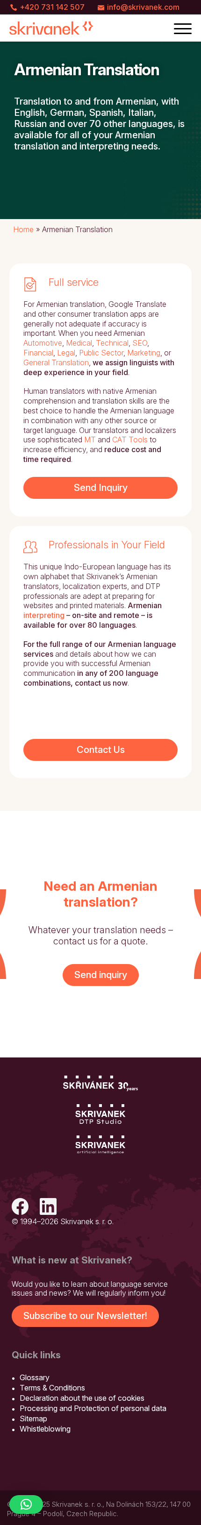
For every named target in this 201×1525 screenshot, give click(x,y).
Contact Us (101, 749)
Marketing (143, 352)
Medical (79, 343)
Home (23, 229)
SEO (139, 343)
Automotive (42, 343)
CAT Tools (130, 439)
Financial (38, 352)
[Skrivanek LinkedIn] (48, 1207)
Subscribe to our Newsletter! (85, 1315)
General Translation (56, 362)
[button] (26, 1504)
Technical (112, 343)
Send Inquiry (101, 487)
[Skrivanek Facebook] (20, 1207)
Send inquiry (100, 974)
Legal (66, 352)
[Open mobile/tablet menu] (183, 28)
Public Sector (101, 352)
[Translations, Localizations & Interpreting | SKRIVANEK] (51, 28)
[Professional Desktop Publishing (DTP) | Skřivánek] (100, 1114)
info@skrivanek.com (143, 7)
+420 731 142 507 (52, 7)
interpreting (44, 615)
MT (90, 439)
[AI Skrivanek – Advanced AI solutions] (100, 1145)
